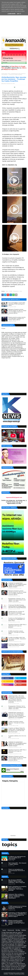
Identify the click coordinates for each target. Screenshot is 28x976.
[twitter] (20, 678)
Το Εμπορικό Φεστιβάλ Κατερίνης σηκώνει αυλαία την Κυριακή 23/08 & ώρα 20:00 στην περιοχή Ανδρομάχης (17, 606)
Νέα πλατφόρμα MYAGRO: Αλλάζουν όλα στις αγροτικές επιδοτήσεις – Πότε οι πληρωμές (16, 881)
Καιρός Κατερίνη (10, 781)
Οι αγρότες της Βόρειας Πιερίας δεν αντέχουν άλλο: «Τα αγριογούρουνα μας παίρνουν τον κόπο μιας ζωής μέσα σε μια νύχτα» (16, 729)
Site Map (18, 930)
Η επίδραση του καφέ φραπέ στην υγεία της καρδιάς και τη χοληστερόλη (17, 858)
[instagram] (7, 684)
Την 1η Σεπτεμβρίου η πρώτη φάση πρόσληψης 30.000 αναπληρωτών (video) (16, 304)
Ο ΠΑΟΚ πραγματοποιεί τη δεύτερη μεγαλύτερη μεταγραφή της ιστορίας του (17, 907)
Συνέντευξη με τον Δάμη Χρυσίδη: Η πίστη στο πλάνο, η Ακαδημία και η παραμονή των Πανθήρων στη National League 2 (17, 914)
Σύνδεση (24, 930)
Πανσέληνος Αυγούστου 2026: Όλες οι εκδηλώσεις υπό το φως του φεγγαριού (17, 626)
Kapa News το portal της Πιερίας (17, 972)
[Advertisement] (14, 18)
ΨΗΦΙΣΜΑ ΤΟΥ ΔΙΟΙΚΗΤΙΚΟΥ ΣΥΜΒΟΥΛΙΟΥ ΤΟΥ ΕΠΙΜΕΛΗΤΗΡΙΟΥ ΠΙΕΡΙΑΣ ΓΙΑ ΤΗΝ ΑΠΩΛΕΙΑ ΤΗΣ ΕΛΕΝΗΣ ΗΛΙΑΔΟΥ (17, 585)
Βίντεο (7, 291)
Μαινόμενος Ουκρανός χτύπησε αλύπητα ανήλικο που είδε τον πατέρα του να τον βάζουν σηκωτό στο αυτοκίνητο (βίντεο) (17, 311)
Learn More (11, 13)
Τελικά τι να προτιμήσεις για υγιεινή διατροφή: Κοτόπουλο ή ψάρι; (16, 870)
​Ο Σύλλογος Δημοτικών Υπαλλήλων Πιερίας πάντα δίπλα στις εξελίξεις (16, 644)
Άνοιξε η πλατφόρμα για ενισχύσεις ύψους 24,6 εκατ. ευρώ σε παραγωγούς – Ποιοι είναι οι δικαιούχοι (17, 888)
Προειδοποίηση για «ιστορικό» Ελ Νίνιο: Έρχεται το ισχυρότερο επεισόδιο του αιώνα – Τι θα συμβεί (16, 613)
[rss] (7, 681)
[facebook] (7, 678)
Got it (19, 13)
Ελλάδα (10, 291)
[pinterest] (20, 681)
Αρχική (4, 930)
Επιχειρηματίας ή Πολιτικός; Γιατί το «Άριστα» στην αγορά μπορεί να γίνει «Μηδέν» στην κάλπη (17, 600)
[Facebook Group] (7, 688)
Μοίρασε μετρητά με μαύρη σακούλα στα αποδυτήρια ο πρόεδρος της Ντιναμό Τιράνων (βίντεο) (16, 318)
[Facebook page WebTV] (20, 688)
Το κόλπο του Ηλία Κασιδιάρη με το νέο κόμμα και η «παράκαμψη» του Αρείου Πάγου (16, 619)
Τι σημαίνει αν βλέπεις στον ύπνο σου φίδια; (17, 736)
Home (9, 73)
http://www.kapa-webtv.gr (19, 974)
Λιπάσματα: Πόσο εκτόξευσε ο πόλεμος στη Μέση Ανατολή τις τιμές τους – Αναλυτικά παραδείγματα (16, 896)
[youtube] (20, 684)
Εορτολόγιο (13, 835)
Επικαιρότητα (16, 291)
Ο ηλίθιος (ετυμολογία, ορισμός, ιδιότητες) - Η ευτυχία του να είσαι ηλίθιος (16, 632)
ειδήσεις (24, 68)
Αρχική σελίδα (4, 73)
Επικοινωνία (11, 930)
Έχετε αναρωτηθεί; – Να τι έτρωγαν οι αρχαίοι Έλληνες (17, 863)
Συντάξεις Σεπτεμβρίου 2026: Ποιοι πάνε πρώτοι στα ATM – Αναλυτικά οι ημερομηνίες (17, 639)
